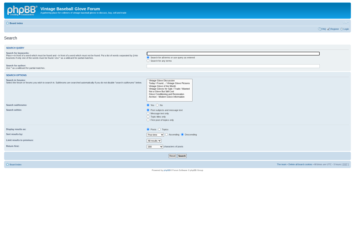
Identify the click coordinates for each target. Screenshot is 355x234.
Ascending (173, 134)
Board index (16, 23)
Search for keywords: (17, 53)
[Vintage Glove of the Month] (169, 86)
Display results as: (16, 129)
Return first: (12, 146)
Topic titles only (158, 116)
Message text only (159, 113)
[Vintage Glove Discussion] (169, 80)
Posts (153, 129)
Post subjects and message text (166, 110)
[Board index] (22, 10)
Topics (164, 129)
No (161, 105)
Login (346, 29)
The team (281, 164)
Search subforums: (16, 105)
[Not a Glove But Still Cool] (169, 91)
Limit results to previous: (19, 140)
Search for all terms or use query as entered (172, 57)
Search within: (14, 110)
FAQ (324, 29)
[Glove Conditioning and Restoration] (169, 94)
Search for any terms (161, 61)
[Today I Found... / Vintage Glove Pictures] (169, 83)
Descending (190, 134)
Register (335, 29)
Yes (152, 105)
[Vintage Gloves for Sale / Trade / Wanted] (169, 89)
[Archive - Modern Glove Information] (169, 97)
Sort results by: (14, 134)
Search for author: (16, 65)
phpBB (167, 170)
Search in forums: (15, 80)
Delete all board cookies (300, 164)
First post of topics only (162, 120)
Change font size (346, 22)
